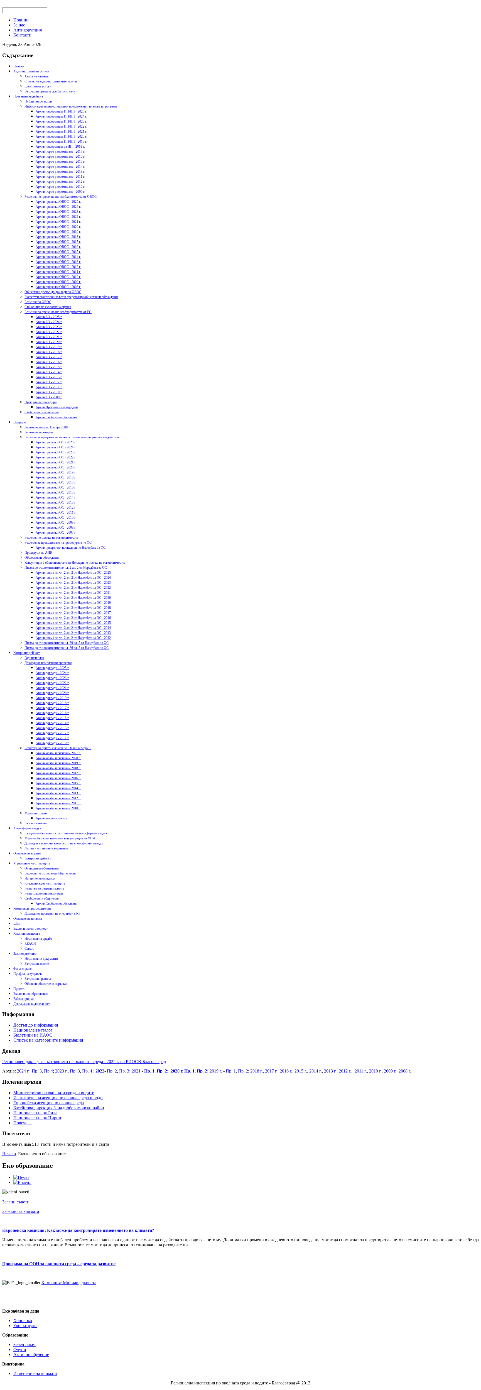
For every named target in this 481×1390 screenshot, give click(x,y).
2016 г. (286, 1071)
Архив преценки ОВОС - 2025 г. (58, 202)
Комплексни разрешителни (32, 908)
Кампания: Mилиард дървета (68, 1282)
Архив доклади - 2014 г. (52, 723)
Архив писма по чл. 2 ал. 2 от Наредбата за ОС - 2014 (73, 628)
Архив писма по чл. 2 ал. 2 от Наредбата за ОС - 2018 (73, 608)
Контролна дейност (26, 653)
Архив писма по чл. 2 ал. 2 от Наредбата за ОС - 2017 (73, 613)
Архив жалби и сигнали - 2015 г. (58, 783)
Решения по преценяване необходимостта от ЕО (58, 312)
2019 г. (215, 1071)
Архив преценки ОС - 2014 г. (56, 497)
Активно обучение (31, 1354)
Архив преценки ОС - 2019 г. (56, 472)
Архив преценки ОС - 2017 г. (56, 482)
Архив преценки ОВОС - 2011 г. (58, 272)
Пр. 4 (87, 1071)
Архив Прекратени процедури (57, 407)
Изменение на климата (35, 1373)
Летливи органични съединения (46, 848)
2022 (99, 1071)
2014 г (315, 1071)
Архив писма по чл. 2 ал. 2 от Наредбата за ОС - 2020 (73, 598)
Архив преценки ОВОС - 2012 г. (58, 267)
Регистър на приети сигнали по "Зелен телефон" (57, 748)
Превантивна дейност (28, 96)
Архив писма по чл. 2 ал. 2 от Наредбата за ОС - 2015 (73, 623)
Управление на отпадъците (31, 863)
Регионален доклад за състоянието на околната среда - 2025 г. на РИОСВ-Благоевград (84, 1061)
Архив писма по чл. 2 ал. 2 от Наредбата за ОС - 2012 (73, 638)
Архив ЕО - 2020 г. (49, 342)
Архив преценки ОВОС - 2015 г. (58, 252)
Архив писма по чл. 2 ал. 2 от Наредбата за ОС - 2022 (73, 588)
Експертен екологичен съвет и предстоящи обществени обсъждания (71, 297)
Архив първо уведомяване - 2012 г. (60, 182)
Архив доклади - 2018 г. (52, 703)
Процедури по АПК (38, 552)
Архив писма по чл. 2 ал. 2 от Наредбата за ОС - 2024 (73, 578)
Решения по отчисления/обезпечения (50, 873)
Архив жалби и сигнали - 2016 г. (58, 778)
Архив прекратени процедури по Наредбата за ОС (70, 547)
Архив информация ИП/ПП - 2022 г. (61, 126)
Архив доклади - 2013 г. (52, 728)
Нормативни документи (41, 959)
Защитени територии (38, 432)
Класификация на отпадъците (44, 883)
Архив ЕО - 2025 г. (49, 317)
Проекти (19, 989)
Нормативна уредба (38, 938)
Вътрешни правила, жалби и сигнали (49, 91)
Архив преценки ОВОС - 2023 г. (58, 212)
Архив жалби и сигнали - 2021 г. (58, 753)
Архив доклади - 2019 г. (52, 698)
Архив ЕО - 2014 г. (49, 372)
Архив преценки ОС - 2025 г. (56, 442)
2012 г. (344, 1071)
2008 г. (405, 1071)
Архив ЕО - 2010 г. (49, 392)
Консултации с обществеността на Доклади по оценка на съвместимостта (74, 563)
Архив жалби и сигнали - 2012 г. (58, 798)
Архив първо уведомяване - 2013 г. (60, 172)
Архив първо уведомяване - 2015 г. (60, 161)
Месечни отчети (35, 813)
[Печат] (21, 1177)
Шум (17, 923)
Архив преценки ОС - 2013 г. (56, 502)
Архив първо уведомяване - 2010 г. (60, 187)
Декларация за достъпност (31, 1004)
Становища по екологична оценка (47, 307)
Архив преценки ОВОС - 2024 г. (58, 207)
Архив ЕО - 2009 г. (49, 397)
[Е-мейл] (22, 1182)
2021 (136, 1071)
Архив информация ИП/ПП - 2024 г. (61, 116)
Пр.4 (48, 1071)
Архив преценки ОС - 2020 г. (56, 467)
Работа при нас (23, 999)
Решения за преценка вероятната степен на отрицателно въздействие (71, 437)
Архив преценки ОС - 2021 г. (56, 462)
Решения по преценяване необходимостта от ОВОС (60, 197)
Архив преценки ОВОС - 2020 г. (58, 227)
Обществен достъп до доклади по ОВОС (52, 292)
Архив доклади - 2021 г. (52, 688)
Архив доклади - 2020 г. (52, 693)
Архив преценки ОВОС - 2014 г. (58, 257)
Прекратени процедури (40, 402)
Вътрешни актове (36, 964)
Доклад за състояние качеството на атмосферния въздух (63, 843)
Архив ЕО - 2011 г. (49, 387)
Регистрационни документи (43, 893)
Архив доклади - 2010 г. (52, 743)
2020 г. (177, 1071)
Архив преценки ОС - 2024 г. (56, 447)
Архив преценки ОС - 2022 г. (56, 457)
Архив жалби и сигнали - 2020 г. (58, 758)
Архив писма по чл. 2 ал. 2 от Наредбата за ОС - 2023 (73, 583)
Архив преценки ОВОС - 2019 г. (58, 232)
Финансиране (22, 969)
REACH (30, 944)
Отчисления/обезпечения (41, 868)
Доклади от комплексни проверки (48, 663)
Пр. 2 (112, 1071)
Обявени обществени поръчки (45, 984)
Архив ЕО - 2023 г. (49, 327)
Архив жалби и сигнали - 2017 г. (58, 773)
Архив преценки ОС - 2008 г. (56, 527)
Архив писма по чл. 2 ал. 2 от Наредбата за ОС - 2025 (73, 573)
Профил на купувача (27, 974)
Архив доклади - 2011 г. (52, 738)
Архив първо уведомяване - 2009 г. (60, 192)
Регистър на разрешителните (44, 888)
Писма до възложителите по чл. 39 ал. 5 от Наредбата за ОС (66, 643)
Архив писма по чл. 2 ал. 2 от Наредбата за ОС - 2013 (73, 633)
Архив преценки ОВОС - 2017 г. (58, 242)
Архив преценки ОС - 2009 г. (56, 522)
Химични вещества (26, 933)
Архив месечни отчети (51, 818)
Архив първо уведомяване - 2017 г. (60, 151)
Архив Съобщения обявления (56, 417)
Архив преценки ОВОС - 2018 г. (58, 237)
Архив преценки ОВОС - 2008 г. (58, 287)
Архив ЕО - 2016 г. (49, 362)
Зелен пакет (24, 1344)
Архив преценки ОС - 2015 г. (56, 492)
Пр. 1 (149, 1071)
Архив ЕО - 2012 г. (49, 382)
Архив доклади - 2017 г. (52, 708)
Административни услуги (31, 71)
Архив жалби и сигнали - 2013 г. (58, 793)
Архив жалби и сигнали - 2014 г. (58, 788)
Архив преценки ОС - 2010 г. (56, 517)
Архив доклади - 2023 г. (52, 678)
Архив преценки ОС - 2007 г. (56, 532)
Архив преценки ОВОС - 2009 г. (58, 282)
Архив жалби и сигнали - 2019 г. (58, 763)
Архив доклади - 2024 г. (52, 673)
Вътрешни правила (37, 979)
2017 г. (271, 1071)
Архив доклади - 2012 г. (52, 733)
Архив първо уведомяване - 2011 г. (60, 177)
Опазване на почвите (27, 918)
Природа (19, 422)
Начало (18, 66)
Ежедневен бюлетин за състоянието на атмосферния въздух (65, 833)
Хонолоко (22, 1320)
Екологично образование (30, 994)
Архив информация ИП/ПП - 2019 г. (61, 141)
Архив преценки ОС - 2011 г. (56, 512)
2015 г (300, 1071)
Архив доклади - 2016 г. (52, 713)
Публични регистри (38, 101)
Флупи (19, 1349)
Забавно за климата (20, 1211)
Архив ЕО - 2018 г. (49, 352)
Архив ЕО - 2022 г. (49, 332)
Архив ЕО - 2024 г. (49, 322)
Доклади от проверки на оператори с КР (52, 913)
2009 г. (390, 1071)
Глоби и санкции (35, 823)
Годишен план (34, 658)
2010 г (375, 1071)
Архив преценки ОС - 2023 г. (56, 452)
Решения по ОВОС (37, 302)
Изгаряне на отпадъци (39, 878)
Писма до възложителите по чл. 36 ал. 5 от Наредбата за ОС (66, 648)
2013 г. (330, 1071)
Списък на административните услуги (50, 81)
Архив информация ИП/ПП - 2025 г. (61, 111)
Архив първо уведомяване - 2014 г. (60, 166)
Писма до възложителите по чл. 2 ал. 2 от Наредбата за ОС (65, 568)
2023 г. (61, 1071)
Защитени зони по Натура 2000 (46, 427)
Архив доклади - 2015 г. (52, 718)
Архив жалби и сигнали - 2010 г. (58, 808)
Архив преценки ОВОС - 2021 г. (58, 222)
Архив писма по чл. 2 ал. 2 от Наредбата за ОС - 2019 (73, 603)
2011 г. (361, 1071)
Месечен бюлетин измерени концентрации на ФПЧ (59, 838)
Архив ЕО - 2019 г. (49, 347)
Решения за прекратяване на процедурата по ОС (58, 542)
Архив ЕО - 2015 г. (49, 367)
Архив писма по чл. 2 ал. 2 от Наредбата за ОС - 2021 (73, 593)
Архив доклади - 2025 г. (52, 668)
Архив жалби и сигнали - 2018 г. (58, 768)
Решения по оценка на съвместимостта (51, 537)
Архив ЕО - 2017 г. (49, 357)
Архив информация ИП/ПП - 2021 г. (61, 131)
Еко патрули (25, 1325)
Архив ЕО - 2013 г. (49, 377)
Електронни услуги (37, 86)
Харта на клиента (36, 76)
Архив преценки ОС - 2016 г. (56, 487)
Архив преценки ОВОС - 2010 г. (58, 277)
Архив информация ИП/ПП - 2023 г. (61, 121)
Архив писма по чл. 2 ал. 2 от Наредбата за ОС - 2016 (73, 618)
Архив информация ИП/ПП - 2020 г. (61, 136)
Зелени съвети (16, 1202)
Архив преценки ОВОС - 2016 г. (58, 247)
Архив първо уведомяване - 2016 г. (60, 156)
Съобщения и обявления (41, 412)
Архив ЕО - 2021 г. (49, 337)
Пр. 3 (37, 1071)
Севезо (29, 949)
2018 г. (256, 1071)
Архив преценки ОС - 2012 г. (56, 507)
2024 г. (23, 1071)
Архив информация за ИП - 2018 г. (60, 146)
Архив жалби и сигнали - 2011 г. (58, 803)
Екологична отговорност (30, 928)
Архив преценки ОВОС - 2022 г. (58, 217)
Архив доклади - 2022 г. (52, 683)
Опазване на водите (27, 853)
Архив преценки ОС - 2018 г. (56, 477)
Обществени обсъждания (41, 558)
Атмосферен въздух (27, 828)
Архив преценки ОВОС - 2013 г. (58, 262)
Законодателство (24, 954)
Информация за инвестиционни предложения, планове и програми (70, 106)
